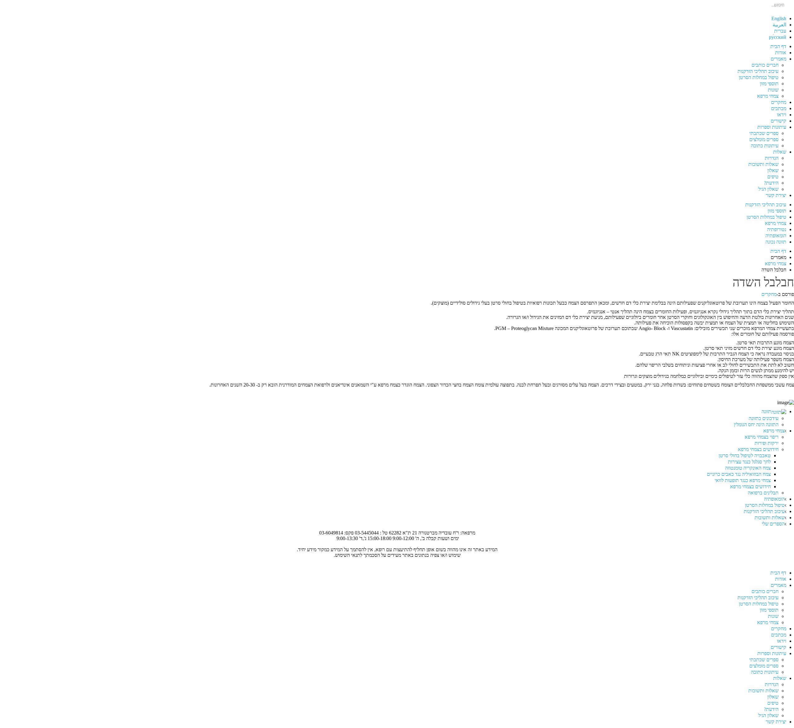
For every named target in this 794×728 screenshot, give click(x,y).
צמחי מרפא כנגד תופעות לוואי (743, 480)
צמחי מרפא (767, 96)
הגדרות (771, 158)
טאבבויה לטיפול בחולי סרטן (745, 455)
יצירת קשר (776, 195)
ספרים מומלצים (763, 139)
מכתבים (778, 108)
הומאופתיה (775, 235)
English (778, 18)
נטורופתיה (776, 229)
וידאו (781, 114)
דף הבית (778, 46)
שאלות (779, 151)
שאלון (772, 170)
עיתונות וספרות (771, 127)
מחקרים (778, 102)
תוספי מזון (769, 83)
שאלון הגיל (768, 189)
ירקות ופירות (766, 443)
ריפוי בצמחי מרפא (761, 437)
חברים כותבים (765, 65)
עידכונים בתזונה (763, 418)
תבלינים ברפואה (763, 492)
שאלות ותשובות (763, 164)
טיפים (772, 176)
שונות (773, 89)
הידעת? (771, 182)
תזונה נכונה (775, 241)
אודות (780, 52)
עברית (780, 30)
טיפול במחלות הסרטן (758, 77)
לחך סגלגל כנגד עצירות (749, 461)
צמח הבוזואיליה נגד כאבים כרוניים (739, 474)
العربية (779, 24)
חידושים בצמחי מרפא (758, 449)
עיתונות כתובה (764, 145)
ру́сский (777, 37)
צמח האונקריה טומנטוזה (748, 468)
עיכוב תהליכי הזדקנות (758, 71)
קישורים (778, 120)
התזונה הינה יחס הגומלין (756, 424)
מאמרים (778, 58)
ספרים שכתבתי (763, 133)
